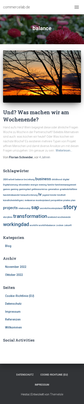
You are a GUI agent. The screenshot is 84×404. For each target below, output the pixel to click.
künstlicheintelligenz (13, 200)
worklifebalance (47, 225)
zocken (59, 225)
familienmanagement (65, 184)
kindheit (61, 195)
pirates (66, 200)
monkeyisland (43, 200)
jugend (46, 195)
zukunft (68, 225)
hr (40, 194)
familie (50, 184)
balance (19, 179)
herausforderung (29, 195)
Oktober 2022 (14, 274)
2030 (5, 179)
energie (34, 184)
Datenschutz (13, 303)
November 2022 (15, 266)
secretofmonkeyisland (51, 208)
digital (66, 179)
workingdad (16, 224)
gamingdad (25, 189)
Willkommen (13, 327)
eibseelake (24, 184)
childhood (57, 179)
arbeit (11, 179)
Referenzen (13, 319)
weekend (52, 217)
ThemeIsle (56, 394)
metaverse (30, 200)
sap (35, 207)
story (70, 207)
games (6, 189)
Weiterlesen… (64, 150)
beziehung (29, 179)
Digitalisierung (10, 184)
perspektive (57, 200)
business (43, 179)
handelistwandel (11, 195)
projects (10, 207)
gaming (14, 189)
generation (53, 189)
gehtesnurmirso (39, 189)
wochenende (64, 217)
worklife (34, 225)
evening (43, 184)
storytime (7, 217)
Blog (8, 246)
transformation (30, 216)
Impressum (13, 311)
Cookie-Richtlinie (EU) (19, 296)
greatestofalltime (68, 189)
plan (73, 200)
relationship (24, 208)
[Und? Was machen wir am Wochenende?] (42, 76)
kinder (53, 195)
